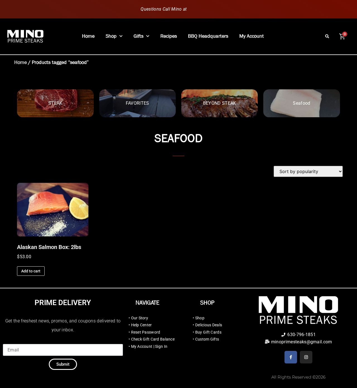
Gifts (138, 36)
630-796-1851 (202, 9)
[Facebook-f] (290, 357)
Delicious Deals (208, 325)
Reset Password (145, 332)
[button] (327, 36)
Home (88, 36)
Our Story (139, 318)
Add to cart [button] (30, 271)
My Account (251, 36)
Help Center (141, 325)
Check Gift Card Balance (153, 339)
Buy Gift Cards (208, 332)
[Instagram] (306, 357)
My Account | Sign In (149, 346)
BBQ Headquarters (208, 36)
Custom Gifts (207, 339)
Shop (111, 36)
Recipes (168, 36)
